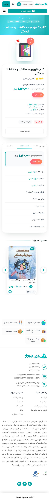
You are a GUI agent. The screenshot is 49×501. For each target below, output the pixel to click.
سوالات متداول (17, 414)
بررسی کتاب (39, 145)
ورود (6, 4)
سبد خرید (43, 401)
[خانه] (30, 17)
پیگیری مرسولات (41, 406)
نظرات (9, 145)
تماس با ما (19, 406)
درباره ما (20, 401)
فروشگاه (21, 18)
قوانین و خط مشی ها (39, 410)
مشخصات (24, 145)
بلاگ (21, 410)
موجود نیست (25, 131)
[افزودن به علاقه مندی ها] (18, 41)
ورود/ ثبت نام (18, 397)
